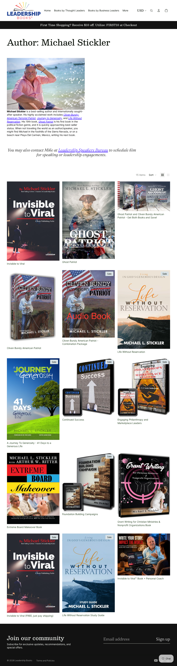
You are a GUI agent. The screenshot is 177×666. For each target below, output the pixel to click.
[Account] (158, 10)
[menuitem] (125, 10)
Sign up (163, 639)
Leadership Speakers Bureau (83, 149)
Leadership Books (23, 660)
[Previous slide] (12, 221)
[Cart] (166, 10)
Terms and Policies (45, 660)
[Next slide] (54, 221)
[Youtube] (156, 660)
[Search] (151, 10)
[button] (153, 175)
